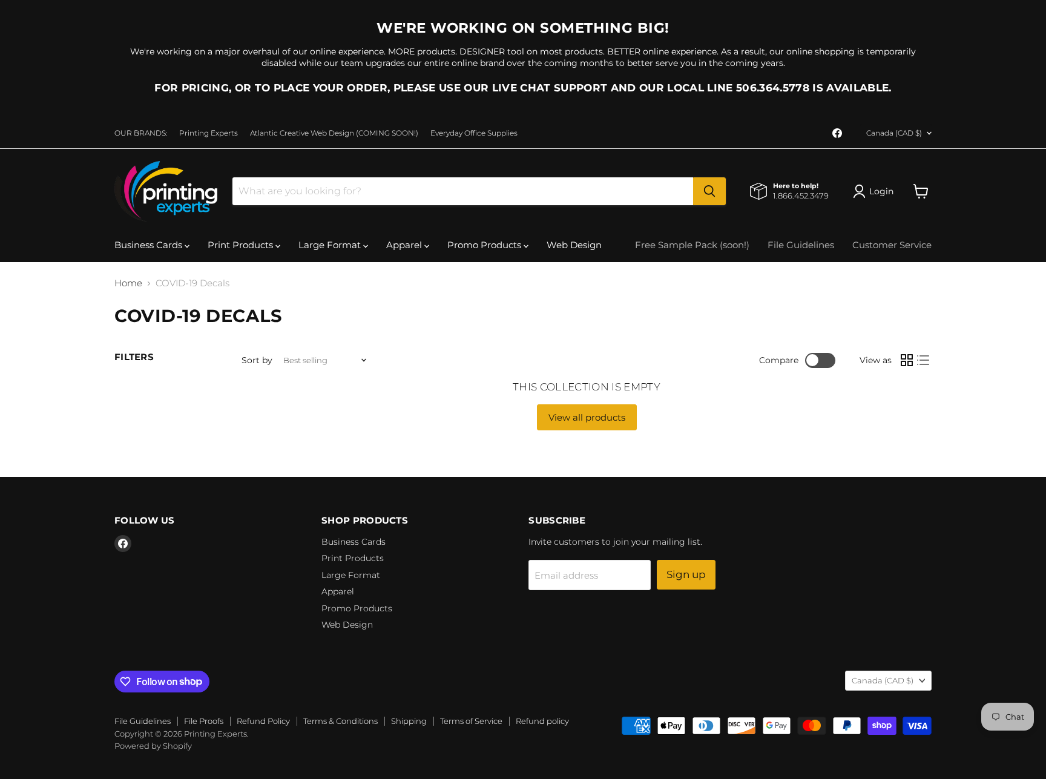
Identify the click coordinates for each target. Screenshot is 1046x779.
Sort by (257, 360)
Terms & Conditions (340, 721)
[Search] (709, 191)
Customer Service (892, 245)
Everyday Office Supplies (474, 133)
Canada (894, 132)
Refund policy (542, 721)
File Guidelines (801, 245)
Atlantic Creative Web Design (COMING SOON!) (334, 133)
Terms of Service (471, 721)
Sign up (686, 574)
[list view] (923, 360)
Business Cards (149, 245)
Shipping (409, 721)
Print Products (241, 245)
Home (128, 283)
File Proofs (203, 721)
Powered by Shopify (153, 746)
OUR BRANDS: (140, 133)
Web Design (574, 245)
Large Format (330, 245)
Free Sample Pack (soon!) (692, 245)
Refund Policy (263, 721)
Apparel (405, 245)
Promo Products (485, 245)
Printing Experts (208, 133)
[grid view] (906, 360)
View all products (586, 417)
